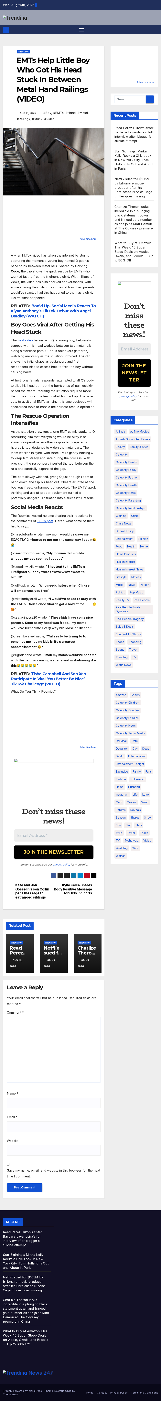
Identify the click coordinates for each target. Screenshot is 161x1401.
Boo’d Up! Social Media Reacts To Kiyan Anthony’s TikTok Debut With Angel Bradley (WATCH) (53, 310)
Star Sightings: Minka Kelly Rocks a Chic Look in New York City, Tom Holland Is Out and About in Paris (134, 160)
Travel (133, 649)
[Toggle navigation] (81, 30)
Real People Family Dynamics (128, 609)
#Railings (23, 119)
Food (119, 546)
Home (144, 546)
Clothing (121, 515)
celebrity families (127, 718)
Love (145, 794)
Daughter (122, 748)
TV (134, 657)
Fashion (143, 538)
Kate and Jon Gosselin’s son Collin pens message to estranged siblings (32, 891)
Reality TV (122, 600)
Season (121, 817)
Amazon (121, 695)
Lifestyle (121, 577)
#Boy (47, 113)
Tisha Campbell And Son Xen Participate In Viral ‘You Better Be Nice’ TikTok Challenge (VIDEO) (48, 678)
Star (128, 825)
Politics (120, 592)
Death (119, 756)
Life (135, 794)
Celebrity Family (126, 469)
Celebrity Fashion (127, 477)
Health (131, 546)
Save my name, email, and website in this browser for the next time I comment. (53, 1173)
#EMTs (58, 113)
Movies (136, 577)
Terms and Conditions (144, 1392)
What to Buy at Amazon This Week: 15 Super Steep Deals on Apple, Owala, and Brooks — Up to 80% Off (133, 251)
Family (137, 771)
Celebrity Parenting (128, 500)
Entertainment (124, 538)
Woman (120, 855)
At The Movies (139, 431)
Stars (138, 825)
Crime (135, 515)
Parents (121, 809)
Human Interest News (129, 569)
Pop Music (136, 592)
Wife (135, 848)
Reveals (135, 809)
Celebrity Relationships (130, 508)
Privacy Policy (118, 1392)
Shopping (135, 642)
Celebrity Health (126, 485)
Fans (148, 771)
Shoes (120, 642)
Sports (120, 649)
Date (135, 741)
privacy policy (61, 864)
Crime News (123, 523)
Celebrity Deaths (126, 462)
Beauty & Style (139, 446)
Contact (102, 1392)
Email (12, 1117)
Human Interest (125, 561)
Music (119, 584)
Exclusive (122, 771)
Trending (23, 51)
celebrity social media (130, 733)
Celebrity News (126, 492)
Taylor (131, 832)
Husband (134, 787)
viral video (25, 340)
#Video (49, 119)
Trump (144, 832)
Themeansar (10, 1394)
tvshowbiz (131, 840)
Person (144, 584)
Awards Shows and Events (133, 439)
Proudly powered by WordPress (23, 1390)
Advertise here (88, 238)
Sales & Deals (125, 626)
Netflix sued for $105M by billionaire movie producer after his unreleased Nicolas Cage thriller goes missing (133, 187)
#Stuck (37, 119)
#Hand (71, 113)
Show (147, 817)
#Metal (83, 113)
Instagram (122, 794)
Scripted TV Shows (128, 634)
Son (118, 825)
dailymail (121, 741)
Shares (134, 817)
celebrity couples (127, 710)
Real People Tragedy (130, 619)
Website (12, 1141)
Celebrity (122, 454)
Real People (142, 600)
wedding (122, 848)
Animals (120, 431)
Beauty (120, 446)
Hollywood (138, 779)
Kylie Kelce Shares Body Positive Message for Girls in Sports (73, 889)
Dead (145, 748)
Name (12, 1093)
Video (147, 840)
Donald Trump (125, 531)
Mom (119, 802)
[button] (155, 30)
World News (124, 665)
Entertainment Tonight (130, 764)
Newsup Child (62, 1390)
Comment (15, 1012)
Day (135, 748)
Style (119, 832)
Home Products (126, 554)
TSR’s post (45, 521)
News (131, 584)
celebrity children (127, 702)
